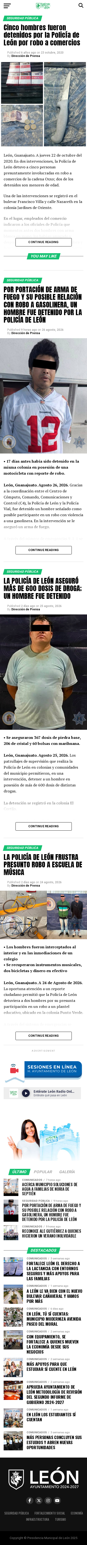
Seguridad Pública (16, 1513)
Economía (77, 1513)
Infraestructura (37, 1519)
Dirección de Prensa (25, 56)
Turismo (60, 1519)
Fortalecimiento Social (50, 1513)
